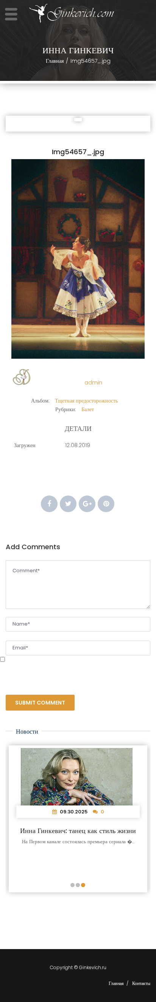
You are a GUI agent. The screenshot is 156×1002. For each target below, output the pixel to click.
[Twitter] (68, 504)
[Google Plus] (87, 504)
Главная (55, 61)
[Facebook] (49, 504)
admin (93, 382)
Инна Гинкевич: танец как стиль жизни (78, 830)
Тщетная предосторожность (86, 400)
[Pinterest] (106, 504)
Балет (87, 409)
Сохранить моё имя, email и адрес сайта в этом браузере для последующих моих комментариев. (65, 672)
